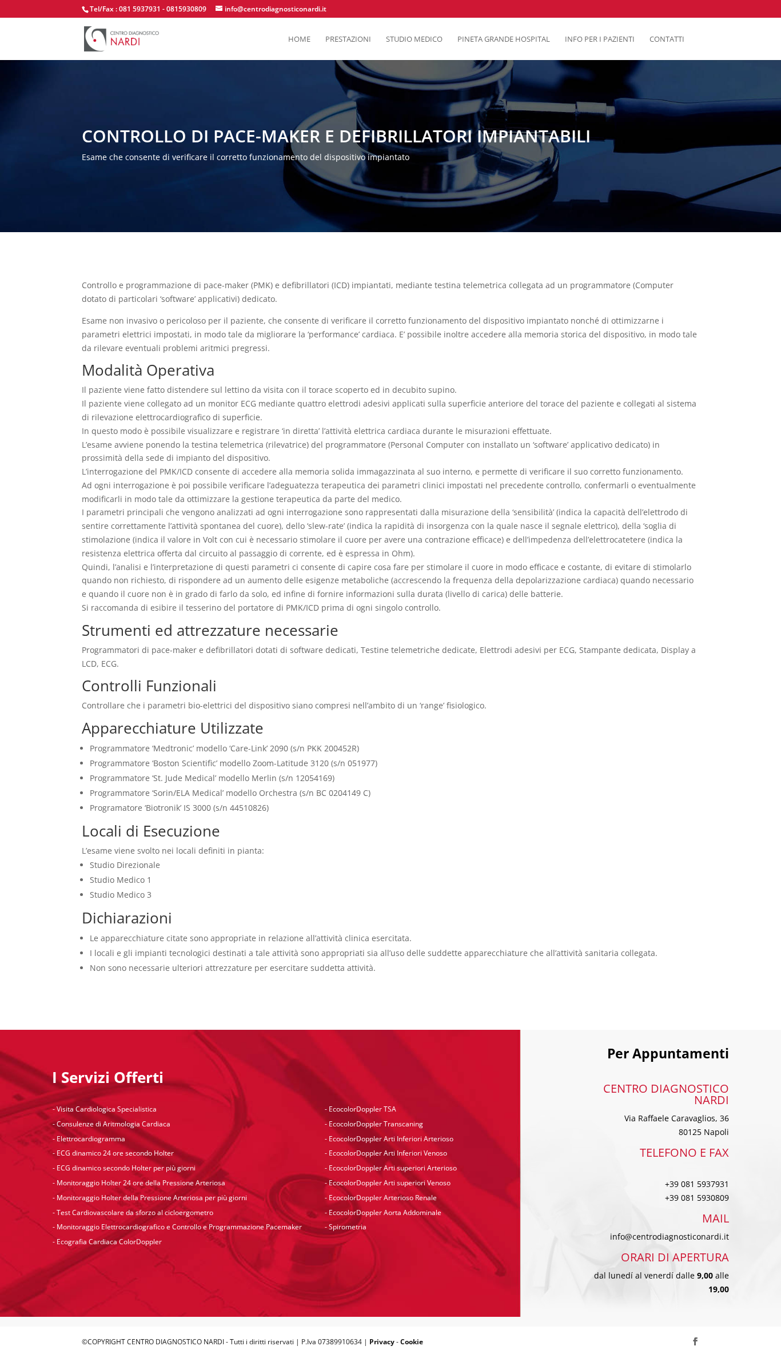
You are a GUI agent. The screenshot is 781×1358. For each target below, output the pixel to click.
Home (299, 39)
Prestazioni (348, 39)
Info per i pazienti (600, 39)
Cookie (411, 1342)
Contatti (666, 39)
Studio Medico (414, 39)
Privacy (382, 1342)
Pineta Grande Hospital (503, 39)
